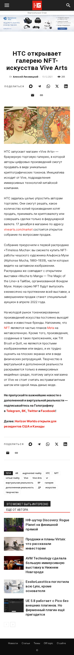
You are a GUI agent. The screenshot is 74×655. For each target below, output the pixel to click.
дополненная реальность (20, 487)
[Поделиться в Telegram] (39, 86)
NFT (7, 328)
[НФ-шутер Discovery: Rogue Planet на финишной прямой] (14, 525)
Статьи (26, 643)
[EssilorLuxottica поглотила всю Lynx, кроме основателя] (14, 586)
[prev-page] (6, 624)
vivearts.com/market (18, 229)
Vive (26, 477)
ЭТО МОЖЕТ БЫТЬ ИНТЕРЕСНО (27, 504)
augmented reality (31, 473)
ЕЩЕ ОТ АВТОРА (17, 509)
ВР (39, 482)
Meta (50, 328)
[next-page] (12, 624)
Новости (13, 643)
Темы (37, 643)
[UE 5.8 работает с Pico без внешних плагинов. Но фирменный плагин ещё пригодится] (14, 605)
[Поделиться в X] (57, 86)
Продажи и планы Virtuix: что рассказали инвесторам (46, 543)
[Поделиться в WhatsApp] (48, 86)
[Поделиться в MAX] (31, 86)
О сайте (61, 643)
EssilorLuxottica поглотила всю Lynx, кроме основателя (47, 586)
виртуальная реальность (19, 482)
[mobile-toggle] (6, 5)
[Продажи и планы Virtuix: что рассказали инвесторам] (14, 544)
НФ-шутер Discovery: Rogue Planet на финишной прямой (47, 524)
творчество (12, 492)
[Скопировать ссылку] (41, 95)
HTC (48, 473)
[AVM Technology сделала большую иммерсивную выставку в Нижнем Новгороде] (14, 563)
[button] (68, 5)
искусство (50, 487)
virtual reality (13, 477)
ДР (39, 487)
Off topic (48, 643)
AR (16, 473)
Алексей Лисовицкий (25, 76)
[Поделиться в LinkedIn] (66, 86)
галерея (49, 482)
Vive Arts (37, 477)
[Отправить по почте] (32, 95)
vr (47, 477)
